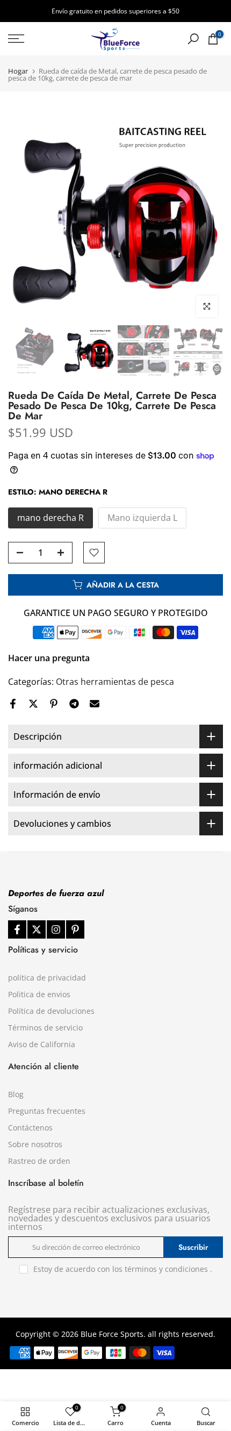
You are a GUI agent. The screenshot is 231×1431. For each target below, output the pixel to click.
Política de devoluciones (51, 1011)
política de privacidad (47, 977)
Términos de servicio (45, 1027)
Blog (16, 1094)
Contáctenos (30, 1127)
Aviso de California (41, 1044)
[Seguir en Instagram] (56, 929)
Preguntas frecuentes (46, 1111)
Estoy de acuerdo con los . (122, 1269)
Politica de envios (39, 994)
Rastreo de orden (39, 1161)
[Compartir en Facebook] (13, 704)
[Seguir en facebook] (17, 929)
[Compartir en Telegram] (74, 704)
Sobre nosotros (35, 1144)
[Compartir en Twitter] (33, 704)
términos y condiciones (166, 1269)
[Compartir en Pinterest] (54, 704)
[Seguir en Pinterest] (75, 929)
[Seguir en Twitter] (36, 929)
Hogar (18, 71)
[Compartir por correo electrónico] (94, 704)
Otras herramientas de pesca (115, 682)
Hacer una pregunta (49, 658)
